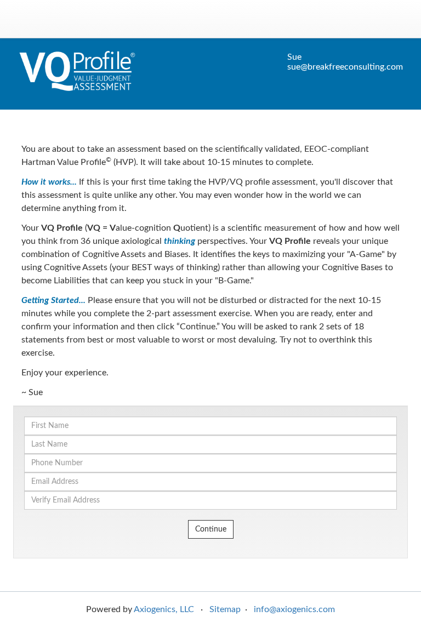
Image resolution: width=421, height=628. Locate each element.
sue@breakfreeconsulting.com (345, 66)
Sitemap (225, 609)
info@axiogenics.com (294, 609)
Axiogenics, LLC (164, 609)
